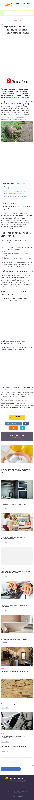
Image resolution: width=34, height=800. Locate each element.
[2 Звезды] (15, 437)
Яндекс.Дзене (11, 97)
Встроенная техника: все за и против (14, 505)
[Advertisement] (17, 57)
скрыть (21, 183)
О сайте (14, 785)
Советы (2, 466)
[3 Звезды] (17, 437)
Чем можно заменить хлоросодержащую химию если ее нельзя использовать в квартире (15, 470)
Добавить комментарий (11, 769)
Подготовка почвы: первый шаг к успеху (16, 191)
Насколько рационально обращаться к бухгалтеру (14, 605)
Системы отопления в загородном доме (15, 671)
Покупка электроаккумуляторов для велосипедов (13, 737)
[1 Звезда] (14, 437)
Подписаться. (24, 97)
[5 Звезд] (20, 437)
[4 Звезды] (18, 437)
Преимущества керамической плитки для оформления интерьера (15, 572)
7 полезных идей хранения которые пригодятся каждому (13, 537)
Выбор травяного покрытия (12, 193)
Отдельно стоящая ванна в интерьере (14, 639)
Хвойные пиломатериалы (10, 704)
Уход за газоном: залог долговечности (15, 196)
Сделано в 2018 (13, 796)
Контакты (19, 785)
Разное (2, 733)
